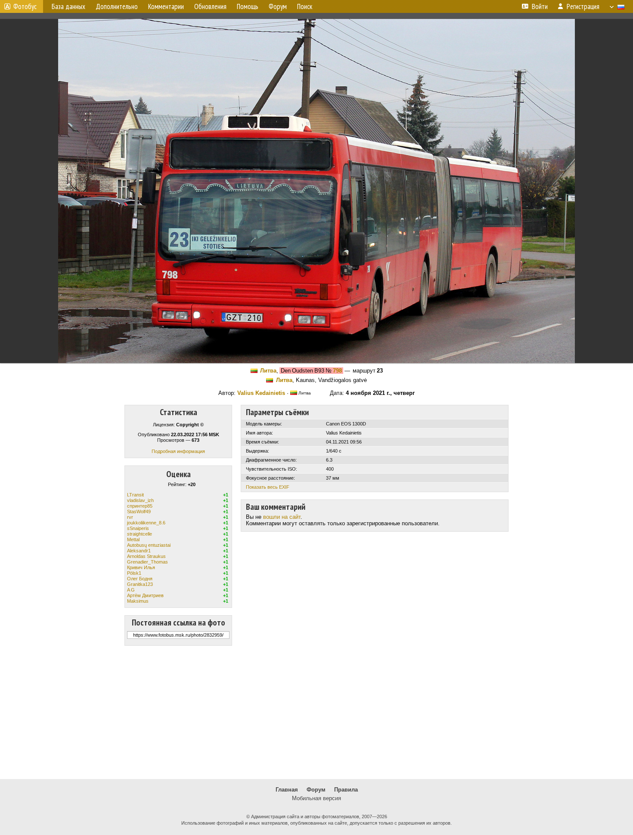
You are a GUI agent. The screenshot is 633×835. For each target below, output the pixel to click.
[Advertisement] (316, 712)
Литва (268, 370)
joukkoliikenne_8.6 (146, 522)
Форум (316, 789)
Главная (287, 789)
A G (131, 589)
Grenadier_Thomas (147, 561)
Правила (346, 789)
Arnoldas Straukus (146, 556)
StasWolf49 (139, 511)
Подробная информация (178, 451)
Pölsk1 (134, 573)
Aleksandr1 (139, 550)
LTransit (135, 494)
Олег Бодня (139, 578)
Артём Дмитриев (145, 595)
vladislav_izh (140, 500)
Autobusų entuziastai (149, 545)
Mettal (133, 539)
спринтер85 (139, 505)
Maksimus (138, 601)
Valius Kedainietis (261, 393)
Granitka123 (140, 584)
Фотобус (25, 6)
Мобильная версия (316, 798)
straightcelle (139, 533)
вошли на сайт (282, 517)
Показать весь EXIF (267, 487)
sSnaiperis (138, 528)
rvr (130, 517)
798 (337, 370)
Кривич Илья (141, 567)
